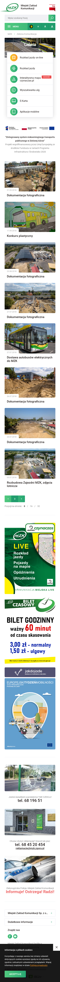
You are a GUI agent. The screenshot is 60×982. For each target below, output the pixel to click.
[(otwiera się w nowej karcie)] (30, 558)
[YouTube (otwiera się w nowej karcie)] (15, 936)
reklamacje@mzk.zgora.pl (30, 848)
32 (38, 506)
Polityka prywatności (38, 965)
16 (31, 506)
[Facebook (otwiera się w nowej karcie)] (10, 936)
